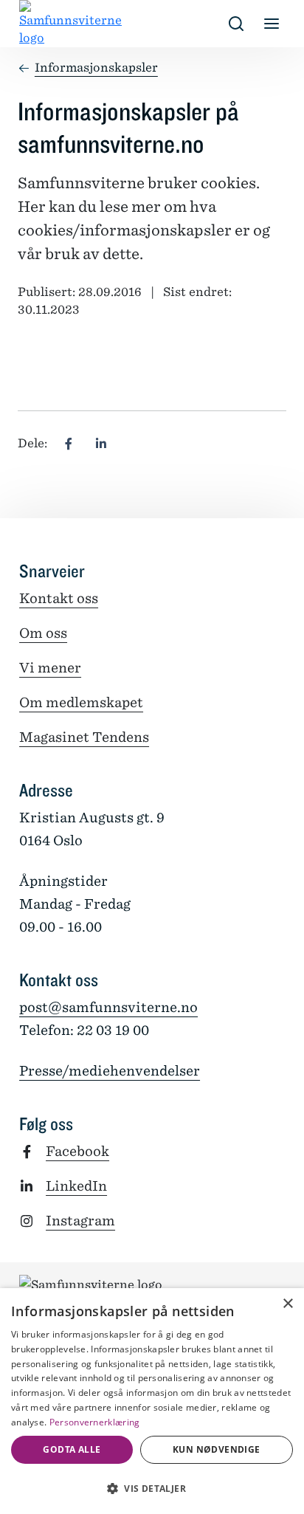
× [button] (287, 1304)
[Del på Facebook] (68, 444)
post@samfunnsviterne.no (108, 1007)
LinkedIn (76, 1186)
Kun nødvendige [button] (216, 1449)
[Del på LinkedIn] (101, 444)
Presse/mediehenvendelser (109, 1070)
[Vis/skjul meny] (271, 23)
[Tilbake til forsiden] (31, 23)
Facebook (77, 1151)
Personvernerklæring (94, 1422)
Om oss (43, 633)
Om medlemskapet (81, 702)
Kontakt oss (58, 598)
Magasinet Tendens (84, 737)
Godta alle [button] (71, 1449)
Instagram (80, 1220)
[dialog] (152, 1401)
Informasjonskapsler (96, 68)
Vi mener (50, 667)
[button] (152, 1488)
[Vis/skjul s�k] (236, 23)
